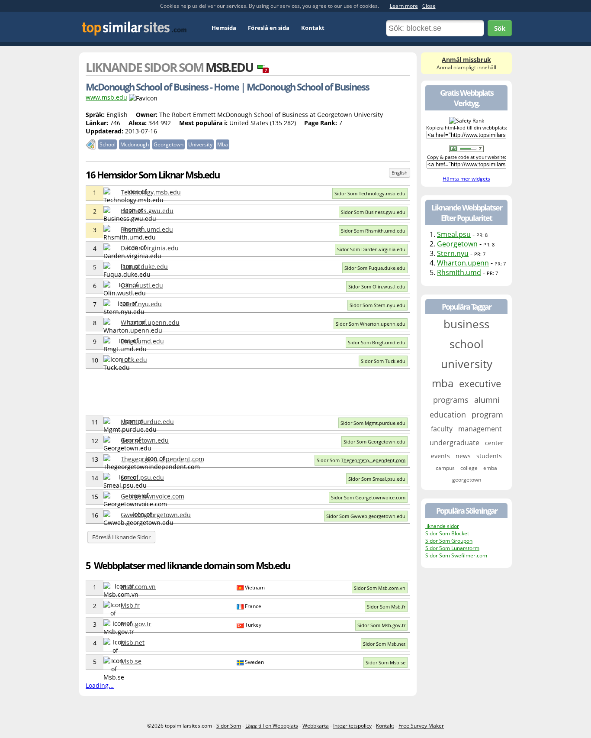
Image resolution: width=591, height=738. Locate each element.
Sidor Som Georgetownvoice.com (368, 497)
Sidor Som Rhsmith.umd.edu (373, 230)
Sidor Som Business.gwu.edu (373, 212)
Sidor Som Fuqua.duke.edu (374, 268)
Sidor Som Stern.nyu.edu (377, 305)
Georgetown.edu (145, 440)
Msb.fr (130, 605)
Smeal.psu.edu (142, 477)
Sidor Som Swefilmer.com (456, 555)
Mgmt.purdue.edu (147, 422)
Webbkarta (315, 725)
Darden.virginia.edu (150, 248)
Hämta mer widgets (466, 178)
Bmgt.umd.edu (142, 341)
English (400, 172)
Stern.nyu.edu (141, 304)
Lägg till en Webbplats (271, 725)
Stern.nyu (453, 253)
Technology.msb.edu (151, 192)
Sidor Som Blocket (447, 533)
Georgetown (457, 244)
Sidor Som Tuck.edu (383, 361)
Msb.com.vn (138, 587)
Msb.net (133, 642)
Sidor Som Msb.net (384, 644)
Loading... (100, 685)
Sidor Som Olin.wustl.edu (376, 286)
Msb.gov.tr (136, 624)
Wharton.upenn (463, 263)
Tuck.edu (134, 360)
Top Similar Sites (134, 28)
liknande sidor (442, 526)
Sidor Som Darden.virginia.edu (371, 249)
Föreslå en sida (268, 28)
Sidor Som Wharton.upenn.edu (370, 323)
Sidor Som (361, 460)
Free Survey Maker (421, 725)
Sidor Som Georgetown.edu (374, 441)
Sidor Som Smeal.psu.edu (376, 479)
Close (429, 6)
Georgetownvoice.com (152, 496)
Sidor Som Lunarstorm (452, 548)
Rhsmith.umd (459, 272)
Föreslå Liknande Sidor (121, 537)
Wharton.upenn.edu (150, 322)
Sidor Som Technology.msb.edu (369, 193)
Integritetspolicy (352, 725)
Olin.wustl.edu (142, 285)
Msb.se (131, 661)
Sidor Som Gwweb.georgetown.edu (365, 516)
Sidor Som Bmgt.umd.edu (376, 342)
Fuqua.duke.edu (144, 266)
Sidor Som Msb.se (385, 662)
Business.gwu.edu (147, 211)
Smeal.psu (454, 234)
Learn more (404, 6)
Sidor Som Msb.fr (386, 606)
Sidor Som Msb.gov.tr (381, 625)
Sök (499, 28)
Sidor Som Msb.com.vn (379, 588)
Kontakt (312, 28)
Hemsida (224, 28)
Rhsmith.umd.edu (147, 229)
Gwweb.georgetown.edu (156, 515)
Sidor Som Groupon (448, 540)
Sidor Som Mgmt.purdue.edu (372, 423)
